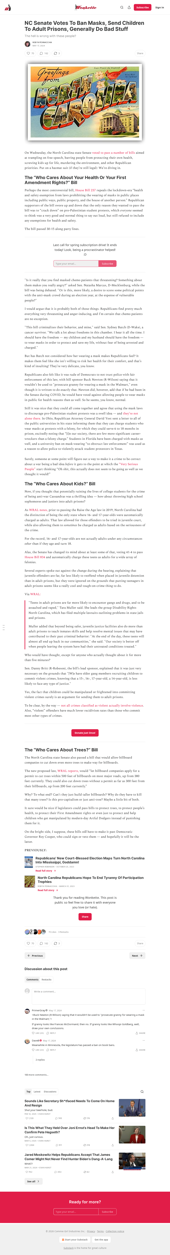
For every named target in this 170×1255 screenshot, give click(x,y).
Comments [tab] (32, 979)
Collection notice (115, 1231)
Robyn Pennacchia (42, 42)
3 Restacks (63, 931)
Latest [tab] (37, 1091)
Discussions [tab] (50, 1091)
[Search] (122, 7)
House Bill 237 (85, 190)
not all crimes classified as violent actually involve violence (102, 705)
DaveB (35, 1040)
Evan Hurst (44, 1114)
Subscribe (142, 7)
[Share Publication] (129, 7)
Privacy (91, 1231)
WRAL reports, (68, 771)
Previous (37, 955)
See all (31, 1181)
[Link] (20, 180)
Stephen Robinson (45, 867)
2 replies (40, 1059)
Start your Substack (76, 1239)
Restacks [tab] (46, 979)
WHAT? (29, 1163)
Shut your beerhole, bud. (39, 1110)
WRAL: (35, 594)
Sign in (159, 7)
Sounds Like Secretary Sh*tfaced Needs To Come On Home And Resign (70, 1103)
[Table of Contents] (3, 627)
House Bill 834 (35, 557)
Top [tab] (28, 1091)
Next (135, 955)
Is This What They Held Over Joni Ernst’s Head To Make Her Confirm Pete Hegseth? (70, 1130)
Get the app (101, 1239)
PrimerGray (38, 1010)
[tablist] (39, 979)
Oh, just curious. (34, 1136)
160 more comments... (36, 1074)
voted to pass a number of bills (113, 152)
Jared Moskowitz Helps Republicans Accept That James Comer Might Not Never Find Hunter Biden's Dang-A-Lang (69, 1157)
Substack (69, 1247)
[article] (85, 1110)
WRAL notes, (38, 510)
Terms (100, 1231)
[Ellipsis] (143, 1010)
